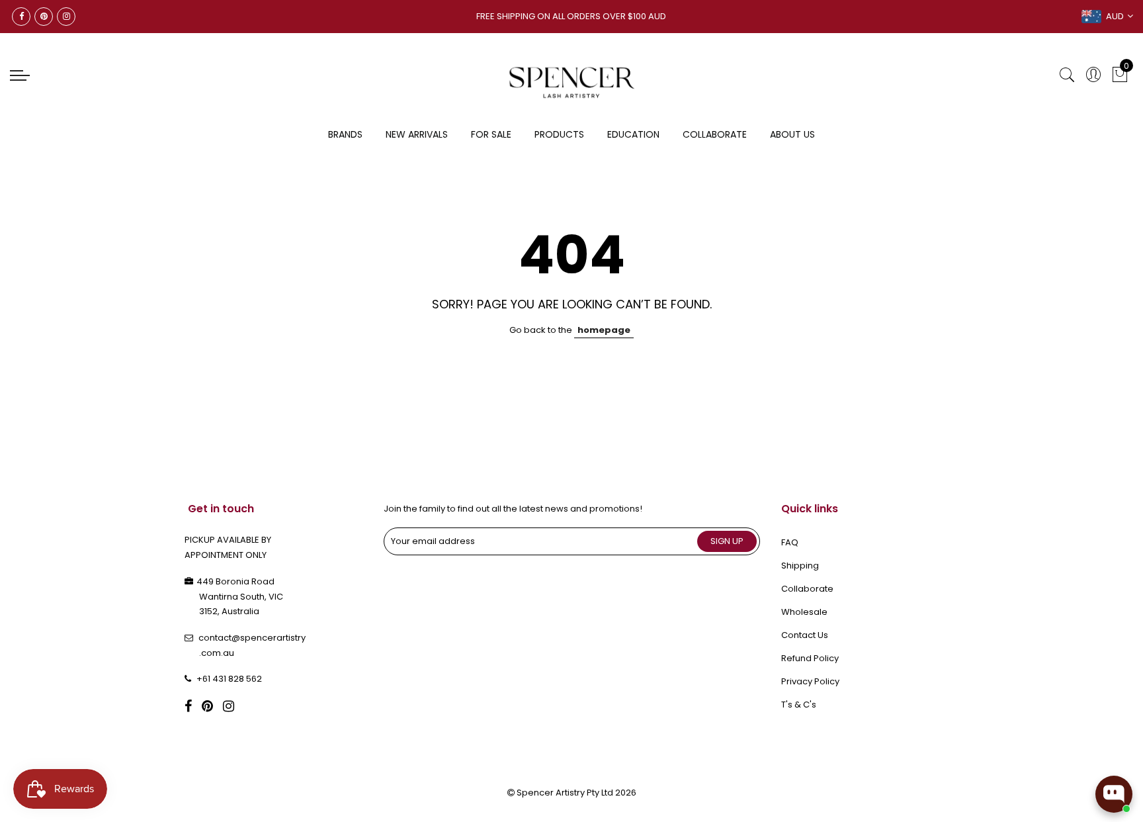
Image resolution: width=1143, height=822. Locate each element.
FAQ (789, 542)
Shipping (800, 565)
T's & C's (798, 704)
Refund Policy (810, 658)
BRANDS (345, 134)
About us (792, 134)
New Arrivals (417, 134)
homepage (603, 330)
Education (633, 134)
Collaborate (715, 134)
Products (559, 134)
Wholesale (804, 612)
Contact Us (804, 635)
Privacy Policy (810, 681)
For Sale (491, 134)
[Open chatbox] (1113, 794)
